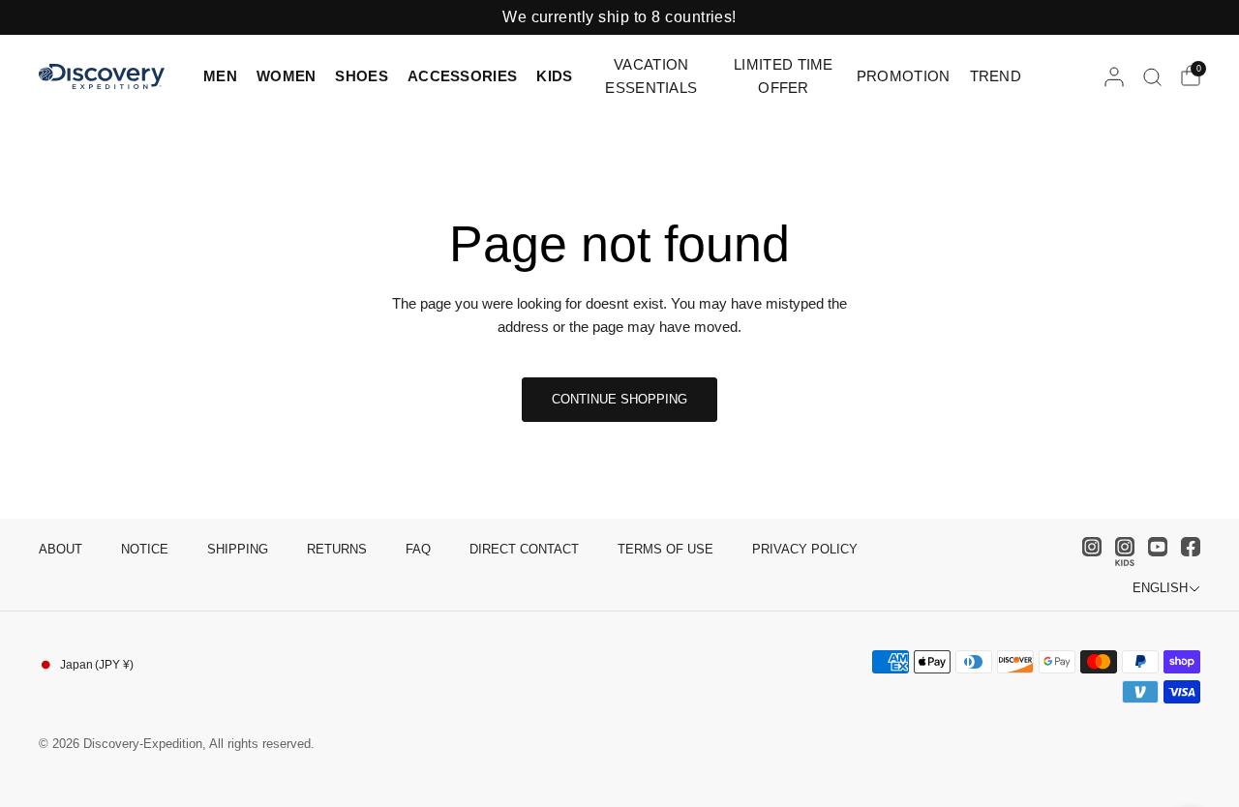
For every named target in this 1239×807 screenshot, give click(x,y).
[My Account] (1114, 76)
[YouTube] (1152, 546)
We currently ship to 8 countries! (619, 17)
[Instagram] (1087, 546)
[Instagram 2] (1119, 551)
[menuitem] (225, 76)
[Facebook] (1185, 546)
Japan (97, 665)
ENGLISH (1160, 588)
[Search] (1152, 76)
